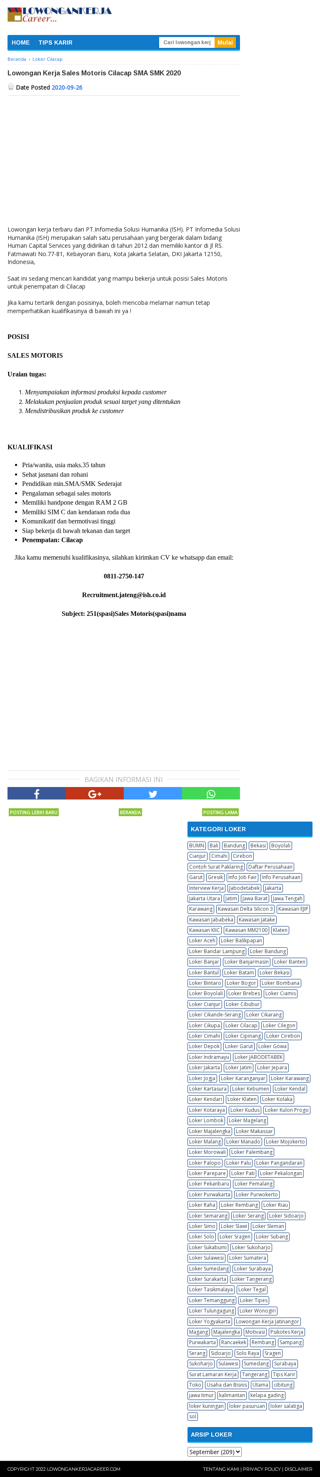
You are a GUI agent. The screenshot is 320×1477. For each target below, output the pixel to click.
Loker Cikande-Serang (215, 1014)
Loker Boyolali (206, 993)
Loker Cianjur (204, 1004)
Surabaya (285, 1363)
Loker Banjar (204, 961)
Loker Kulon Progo (287, 1109)
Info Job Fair (242, 877)
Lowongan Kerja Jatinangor (267, 1321)
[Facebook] (37, 793)
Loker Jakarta (204, 1067)
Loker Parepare (207, 1173)
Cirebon (242, 855)
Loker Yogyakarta (209, 1321)
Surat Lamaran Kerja (213, 1374)
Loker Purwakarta (209, 1194)
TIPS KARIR (55, 42)
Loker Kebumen (250, 1088)
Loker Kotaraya (207, 1109)
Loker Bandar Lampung (217, 951)
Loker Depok (204, 1046)
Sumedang (256, 1363)
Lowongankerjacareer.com (83, 1469)
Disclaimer (298, 1469)
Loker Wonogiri (258, 1310)
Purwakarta (202, 1342)
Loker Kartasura (208, 1088)
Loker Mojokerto (285, 1141)
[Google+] (95, 793)
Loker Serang (248, 1215)
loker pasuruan (247, 1406)
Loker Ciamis (280, 993)
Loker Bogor (241, 982)
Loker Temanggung (212, 1300)
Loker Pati (243, 1173)
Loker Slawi (234, 1226)
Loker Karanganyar (243, 1078)
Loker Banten (289, 961)
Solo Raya (247, 1353)
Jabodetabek (244, 888)
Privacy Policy (262, 1469)
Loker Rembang (239, 1204)
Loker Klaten (242, 1099)
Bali (214, 845)
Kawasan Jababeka (211, 919)
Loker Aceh (202, 940)
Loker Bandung (268, 951)
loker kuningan (206, 1406)
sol (192, 1416)
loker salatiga (286, 1406)
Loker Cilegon (279, 1025)
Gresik (215, 877)
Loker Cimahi (204, 1035)
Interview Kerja (206, 888)
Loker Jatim (238, 1067)
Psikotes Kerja (286, 1331)
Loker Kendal (290, 1088)
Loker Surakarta (207, 1279)
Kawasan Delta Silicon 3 (245, 908)
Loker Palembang (251, 1152)
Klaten (280, 930)
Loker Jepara (272, 1067)
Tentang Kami (221, 1469)
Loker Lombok (206, 1120)
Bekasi (258, 845)
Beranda (130, 812)
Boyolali (280, 845)
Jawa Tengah (287, 898)
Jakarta (273, 888)
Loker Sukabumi (208, 1247)
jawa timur (201, 1395)
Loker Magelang (247, 1120)
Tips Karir (284, 1374)
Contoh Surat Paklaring (216, 866)
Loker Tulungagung (211, 1310)
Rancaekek (233, 1342)
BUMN (196, 845)
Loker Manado (243, 1141)
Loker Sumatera (247, 1257)
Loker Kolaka (277, 1099)
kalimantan (232, 1395)
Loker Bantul (204, 972)
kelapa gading (267, 1395)
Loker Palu (238, 1162)
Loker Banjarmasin (247, 961)
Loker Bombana (281, 982)
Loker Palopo (205, 1162)
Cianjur (197, 855)
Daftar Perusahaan (270, 866)
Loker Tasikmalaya (211, 1289)
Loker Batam (239, 972)
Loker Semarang (208, 1215)
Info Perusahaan (281, 877)
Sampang (291, 1342)
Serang (197, 1353)
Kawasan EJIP (293, 908)
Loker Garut (239, 1046)
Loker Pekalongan (281, 1173)
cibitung (283, 1384)
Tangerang (255, 1374)
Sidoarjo (221, 1353)
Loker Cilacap (241, 1025)
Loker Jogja (202, 1078)
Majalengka (226, 1331)
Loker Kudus (245, 1109)
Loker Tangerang (252, 1279)
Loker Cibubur (243, 1004)
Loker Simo (202, 1226)
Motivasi (255, 1331)
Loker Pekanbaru (209, 1183)
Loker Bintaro (205, 982)
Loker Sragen (235, 1236)
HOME (21, 42)
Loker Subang (272, 1236)
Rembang (263, 1342)
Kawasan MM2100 (246, 930)
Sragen (273, 1353)
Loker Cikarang (264, 1014)
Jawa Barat (255, 898)
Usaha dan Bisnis (227, 1384)
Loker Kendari (205, 1099)
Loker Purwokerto (257, 1194)
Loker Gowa (272, 1046)
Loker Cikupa (204, 1025)
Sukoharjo (201, 1363)
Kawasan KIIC (204, 930)
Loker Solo (201, 1236)
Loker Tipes (254, 1300)
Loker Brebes (244, 993)
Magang (198, 1331)
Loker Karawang (290, 1078)
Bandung (234, 845)
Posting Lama (220, 812)
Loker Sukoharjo (251, 1247)
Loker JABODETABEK (258, 1057)
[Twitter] (153, 793)
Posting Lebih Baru (34, 812)
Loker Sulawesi (206, 1257)
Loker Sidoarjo (286, 1215)
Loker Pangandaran (279, 1162)
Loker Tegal (252, 1289)
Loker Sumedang (209, 1268)
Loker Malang (205, 1141)
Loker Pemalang (253, 1183)
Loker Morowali (207, 1152)
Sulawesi (228, 1363)
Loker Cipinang (243, 1035)
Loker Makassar (254, 1131)
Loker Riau (275, 1204)
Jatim (231, 898)
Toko (195, 1384)
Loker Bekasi (275, 972)
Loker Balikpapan (241, 940)
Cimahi (219, 855)
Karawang (200, 908)
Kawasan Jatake (257, 919)
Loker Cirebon (283, 1035)
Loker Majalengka (209, 1131)
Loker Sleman (268, 1226)
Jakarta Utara (204, 898)
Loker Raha (202, 1204)
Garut (195, 877)
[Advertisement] (124, 158)
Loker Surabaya (252, 1268)
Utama (260, 1384)
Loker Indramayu (209, 1057)
